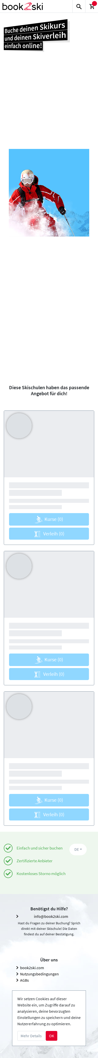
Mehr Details (31, 1035)
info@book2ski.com (51, 916)
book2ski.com (32, 967)
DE (76, 849)
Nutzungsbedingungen (39, 973)
